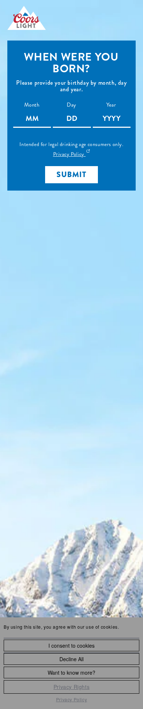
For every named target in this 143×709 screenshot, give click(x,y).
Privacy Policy (71, 699)
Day (71, 105)
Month (32, 105)
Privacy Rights (71, 686)
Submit (71, 174)
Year (111, 105)
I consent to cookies (71, 645)
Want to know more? (71, 672)
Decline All (71, 659)
